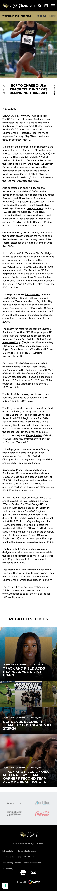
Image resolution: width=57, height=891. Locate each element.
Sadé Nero (15, 352)
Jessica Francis (28, 535)
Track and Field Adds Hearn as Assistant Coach (24, 672)
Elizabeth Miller (45, 370)
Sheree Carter (10, 153)
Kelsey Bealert (34, 435)
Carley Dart (20, 339)
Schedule (41, 16)
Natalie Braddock (44, 280)
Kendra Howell (10, 198)
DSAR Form (29, 857)
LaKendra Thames (38, 500)
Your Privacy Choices (11, 863)
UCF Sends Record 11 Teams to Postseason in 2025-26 (27, 725)
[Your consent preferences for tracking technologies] (5, 886)
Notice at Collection (32, 863)
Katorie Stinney (41, 449)
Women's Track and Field (15, 664)
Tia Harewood (16, 156)
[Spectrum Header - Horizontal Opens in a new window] (28, 5)
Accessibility (8, 868)
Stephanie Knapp (11, 342)
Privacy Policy (8, 851)
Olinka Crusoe (34, 277)
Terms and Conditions (11, 857)
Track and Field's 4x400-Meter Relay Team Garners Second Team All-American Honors (27, 777)
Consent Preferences (26, 851)
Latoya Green (32, 294)
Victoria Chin (17, 253)
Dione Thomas (24, 470)
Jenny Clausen (35, 208)
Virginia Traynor (35, 521)
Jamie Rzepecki (22, 366)
